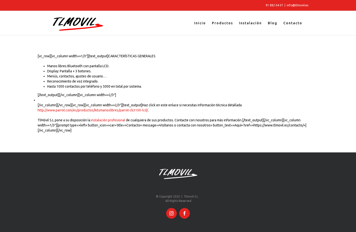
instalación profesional (108, 120)
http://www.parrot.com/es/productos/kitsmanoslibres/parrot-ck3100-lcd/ (93, 110)
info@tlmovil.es (297, 5)
